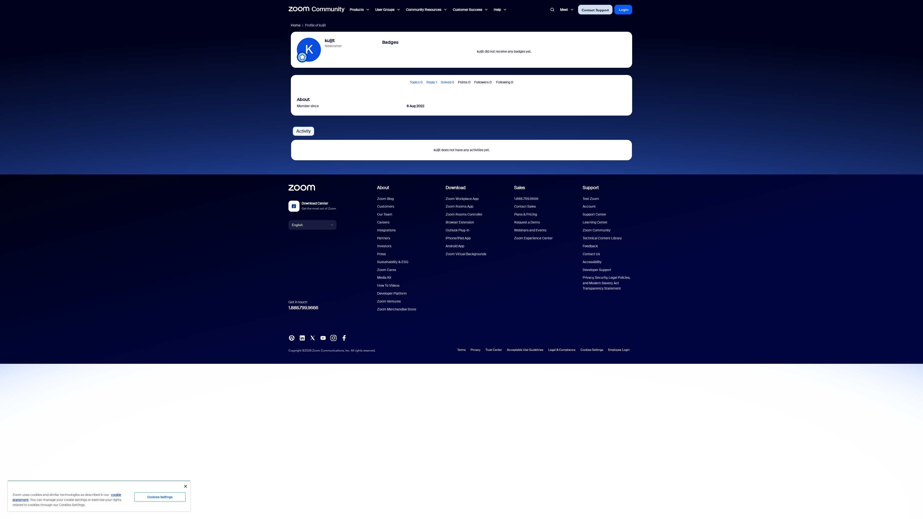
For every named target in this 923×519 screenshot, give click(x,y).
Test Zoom (591, 199)
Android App (455, 246)
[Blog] (291, 337)
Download (456, 188)
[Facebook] (344, 337)
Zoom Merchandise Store (396, 309)
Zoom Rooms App (459, 206)
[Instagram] (333, 337)
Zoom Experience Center (533, 238)
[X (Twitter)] (312, 337)
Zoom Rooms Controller (464, 214)
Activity (303, 131)
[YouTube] (323, 337)
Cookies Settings (591, 350)
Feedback (590, 246)
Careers (383, 222)
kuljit (330, 40)
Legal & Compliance (561, 350)
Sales (519, 188)
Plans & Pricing (525, 214)
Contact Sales (525, 206)
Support (591, 188)
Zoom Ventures (389, 301)
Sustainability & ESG (392, 262)
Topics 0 (416, 82)
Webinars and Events (530, 230)
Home (295, 25)
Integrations (386, 230)
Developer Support (597, 270)
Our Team (384, 214)
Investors (384, 246)
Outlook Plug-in (457, 230)
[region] (99, 496)
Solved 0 (447, 82)
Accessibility (592, 262)
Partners (383, 238)
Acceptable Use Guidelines (525, 350)
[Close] (185, 486)
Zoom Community (597, 230)
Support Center (594, 214)
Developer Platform (392, 293)
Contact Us (591, 254)
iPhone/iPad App (458, 238)
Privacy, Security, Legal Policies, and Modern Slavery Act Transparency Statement (606, 282)
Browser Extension (460, 222)
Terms (461, 350)
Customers (385, 206)
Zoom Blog (385, 199)
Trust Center (494, 350)
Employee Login (619, 350)
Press (381, 254)
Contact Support (595, 10)
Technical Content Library (602, 238)
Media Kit (384, 277)
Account (589, 206)
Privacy (475, 350)
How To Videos (388, 285)
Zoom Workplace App (462, 199)
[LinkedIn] (302, 337)
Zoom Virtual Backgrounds (466, 254)
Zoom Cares (386, 270)
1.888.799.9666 (303, 308)
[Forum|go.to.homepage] (316, 9)
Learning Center (595, 222)
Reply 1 (431, 82)
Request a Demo (527, 222)
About (383, 188)
